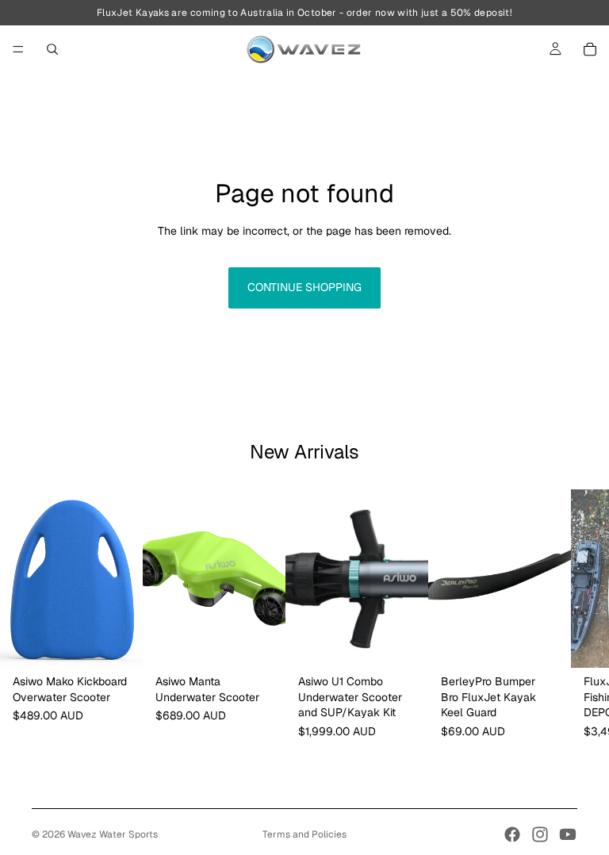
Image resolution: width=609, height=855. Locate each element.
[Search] (52, 49)
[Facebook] (512, 834)
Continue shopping (304, 287)
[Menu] (18, 49)
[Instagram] (540, 834)
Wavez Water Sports (112, 834)
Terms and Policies (304, 834)
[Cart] (590, 49)
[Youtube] (567, 834)
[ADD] (118, 643)
